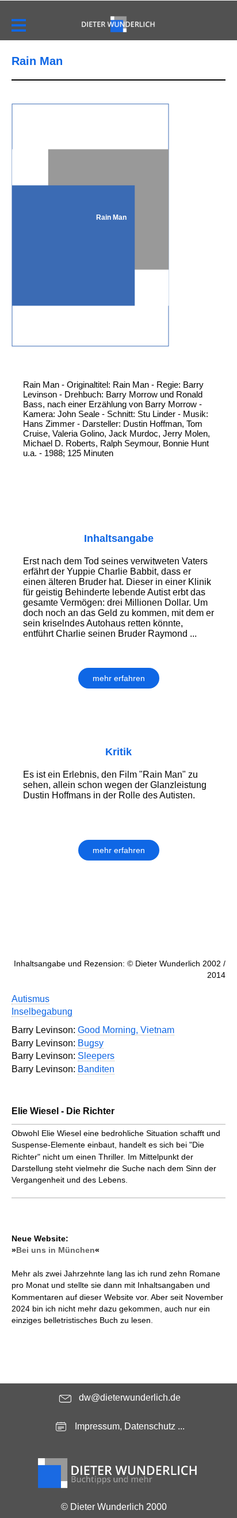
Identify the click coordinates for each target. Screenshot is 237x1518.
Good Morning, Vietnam (126, 1030)
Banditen (96, 1069)
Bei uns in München (55, 1250)
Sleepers (96, 1056)
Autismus (30, 999)
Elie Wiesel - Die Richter (63, 1111)
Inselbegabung (42, 1011)
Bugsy (91, 1043)
